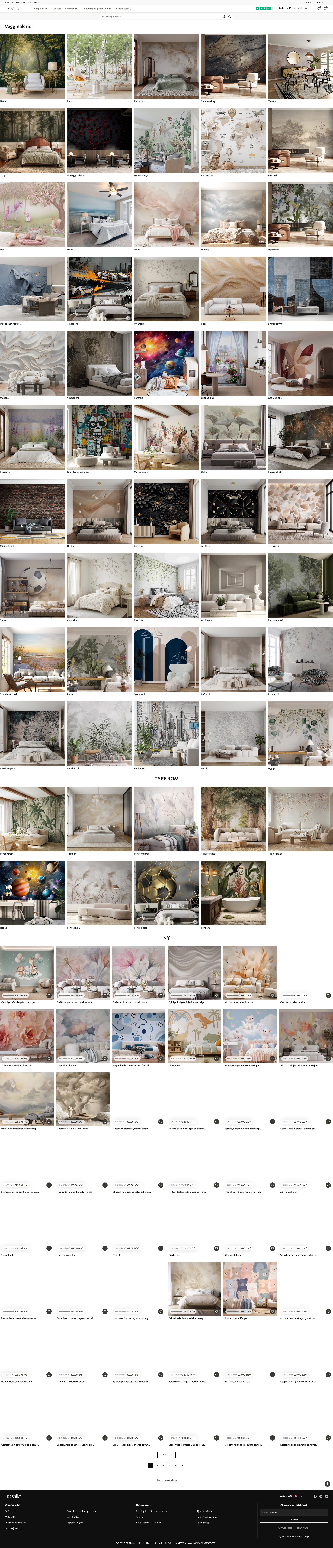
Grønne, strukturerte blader (71, 1381)
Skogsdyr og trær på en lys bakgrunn (132, 1191)
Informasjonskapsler (208, 1516)
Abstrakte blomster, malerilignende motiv (132, 1128)
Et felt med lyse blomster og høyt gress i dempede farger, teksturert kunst (299, 1444)
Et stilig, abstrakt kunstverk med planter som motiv (243, 1128)
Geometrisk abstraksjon (292, 1002)
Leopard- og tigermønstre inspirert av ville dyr (299, 1381)
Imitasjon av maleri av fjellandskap (19, 1128)
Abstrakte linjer (288, 1191)
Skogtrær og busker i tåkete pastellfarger (243, 1444)
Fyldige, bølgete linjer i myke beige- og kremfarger (188, 1002)
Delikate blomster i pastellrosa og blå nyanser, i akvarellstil (132, 1002)
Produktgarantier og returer (81, 1511)
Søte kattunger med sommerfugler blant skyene (243, 1065)
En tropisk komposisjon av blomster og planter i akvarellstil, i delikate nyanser (188, 1128)
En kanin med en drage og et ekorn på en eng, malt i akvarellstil (299, 1318)
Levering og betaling (15, 1522)
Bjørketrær (174, 1255)
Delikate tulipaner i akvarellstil (17, 1381)
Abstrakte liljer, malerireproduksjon (299, 1065)
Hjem (158, 1480)
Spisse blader (8, 1255)
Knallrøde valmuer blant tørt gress (74, 1191)
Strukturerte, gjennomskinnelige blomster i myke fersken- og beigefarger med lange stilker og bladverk (299, 1255)
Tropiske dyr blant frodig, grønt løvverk (243, 1191)
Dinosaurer (174, 1065)
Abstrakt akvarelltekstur (237, 1381)
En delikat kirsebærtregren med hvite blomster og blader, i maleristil (76, 1318)
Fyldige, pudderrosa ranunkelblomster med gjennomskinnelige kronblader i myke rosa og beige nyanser (132, 1381)
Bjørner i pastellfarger (235, 1318)
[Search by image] (224, 16)
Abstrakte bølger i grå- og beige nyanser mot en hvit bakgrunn (20, 1444)
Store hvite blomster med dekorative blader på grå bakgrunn (188, 1444)
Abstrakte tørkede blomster (239, 1002)
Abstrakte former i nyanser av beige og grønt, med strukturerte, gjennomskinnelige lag (132, 1318)
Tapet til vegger (75, 1522)
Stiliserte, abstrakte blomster (16, 1065)
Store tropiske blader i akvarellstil (297, 1128)
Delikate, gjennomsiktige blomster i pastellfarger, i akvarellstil (76, 1002)
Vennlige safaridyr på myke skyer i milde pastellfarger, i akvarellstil (20, 1002)
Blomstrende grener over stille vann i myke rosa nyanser (132, 1444)
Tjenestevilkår (204, 1511)
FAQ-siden (10, 1511)
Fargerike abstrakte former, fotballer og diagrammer (132, 1065)
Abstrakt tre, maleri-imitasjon (72, 1128)
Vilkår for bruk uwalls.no (149, 1522)
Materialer (10, 1516)
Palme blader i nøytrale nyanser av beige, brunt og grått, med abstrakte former (20, 1318)
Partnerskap (203, 1522)
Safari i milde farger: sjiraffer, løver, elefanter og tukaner (188, 1381)
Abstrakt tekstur (233, 1255)
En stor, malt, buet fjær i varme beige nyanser (76, 1444)
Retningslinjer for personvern (151, 1511)
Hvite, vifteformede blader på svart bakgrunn (188, 1191)
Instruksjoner (12, 1528)
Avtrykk (140, 1516)
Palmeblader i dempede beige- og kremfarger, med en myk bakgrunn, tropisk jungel (188, 1318)
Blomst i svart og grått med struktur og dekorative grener (20, 1191)
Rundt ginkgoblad (66, 1255)
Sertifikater (73, 1516)
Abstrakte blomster (67, 1065)
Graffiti (117, 1255)
